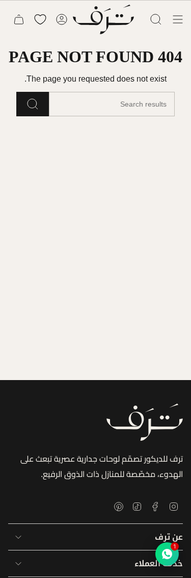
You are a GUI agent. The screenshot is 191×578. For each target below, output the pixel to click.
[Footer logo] (144, 422)
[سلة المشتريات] (19, 19)
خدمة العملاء (158, 563)
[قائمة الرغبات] (40, 19)
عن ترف (169, 537)
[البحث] (32, 104)
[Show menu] (178, 19)
